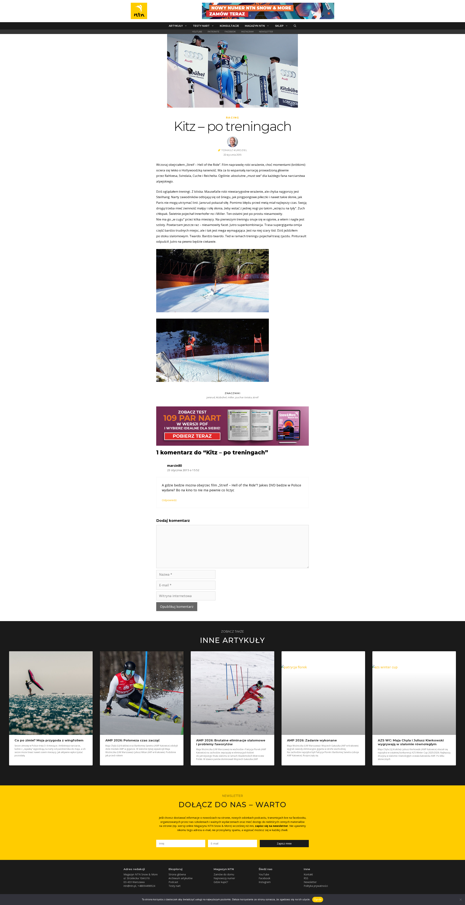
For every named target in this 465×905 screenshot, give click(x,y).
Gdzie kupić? (221, 882)
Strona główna (177, 874)
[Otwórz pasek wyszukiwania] (295, 25)
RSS (306, 878)
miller (231, 397)
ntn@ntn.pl (130, 886)
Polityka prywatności (316, 886)
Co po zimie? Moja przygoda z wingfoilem (49, 740)
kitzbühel (221, 397)
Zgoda (317, 899)
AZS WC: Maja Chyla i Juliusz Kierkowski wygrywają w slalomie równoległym (411, 742)
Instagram (247, 31)
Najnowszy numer (224, 878)
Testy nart (201, 25)
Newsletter (266, 31)
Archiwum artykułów (181, 878)
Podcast (173, 882)
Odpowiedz (169, 500)
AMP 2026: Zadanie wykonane (312, 740)
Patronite (213, 31)
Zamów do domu (224, 874)
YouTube (197, 31)
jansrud (211, 397)
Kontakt (308, 874)
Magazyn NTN (255, 25)
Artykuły (176, 25)
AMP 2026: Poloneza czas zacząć (132, 740)
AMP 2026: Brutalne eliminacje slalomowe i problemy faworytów (230, 742)
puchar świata (243, 397)
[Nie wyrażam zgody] (460, 899)
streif (255, 397)
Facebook (230, 31)
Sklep (279, 25)
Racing (232, 117)
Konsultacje (229, 25)
